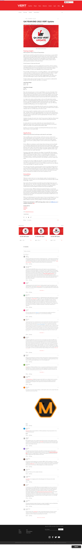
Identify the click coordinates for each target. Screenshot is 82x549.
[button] (35, 6)
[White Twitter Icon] (56, 537)
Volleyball (30, 12)
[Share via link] (30, 217)
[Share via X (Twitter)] (26, 217)
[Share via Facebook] (23, 217)
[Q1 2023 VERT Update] (41, 231)
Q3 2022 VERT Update (55, 236)
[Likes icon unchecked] (26, 264)
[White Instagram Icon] (49, 537)
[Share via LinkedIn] (28, 217)
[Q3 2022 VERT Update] (56, 231)
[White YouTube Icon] (59, 537)
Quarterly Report (36, 12)
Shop (19, 529)
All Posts (20, 12)
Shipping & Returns (29, 531)
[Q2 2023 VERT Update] (25, 231)
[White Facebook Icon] (52, 537)
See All (62, 225)
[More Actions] (58, 256)
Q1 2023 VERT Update (39, 236)
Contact (20, 531)
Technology (25, 12)
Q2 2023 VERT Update (24, 236)
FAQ (27, 529)
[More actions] (58, 18)
